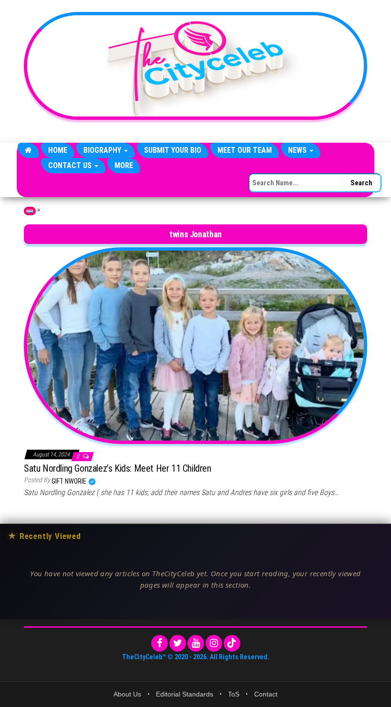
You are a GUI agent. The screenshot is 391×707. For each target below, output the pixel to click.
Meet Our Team (244, 150)
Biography (103, 150)
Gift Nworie (69, 481)
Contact (266, 694)
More (123, 165)
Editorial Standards (184, 694)
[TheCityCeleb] (28, 150)
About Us (127, 694)
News (298, 150)
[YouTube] (195, 643)
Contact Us (70, 165)
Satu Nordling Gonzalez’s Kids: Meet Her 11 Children (117, 468)
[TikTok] (232, 643)
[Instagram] (214, 643)
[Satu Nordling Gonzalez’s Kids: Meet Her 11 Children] (195, 345)
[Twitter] (177, 643)
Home (57, 150)
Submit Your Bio (172, 150)
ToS (233, 694)
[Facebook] (159, 643)
